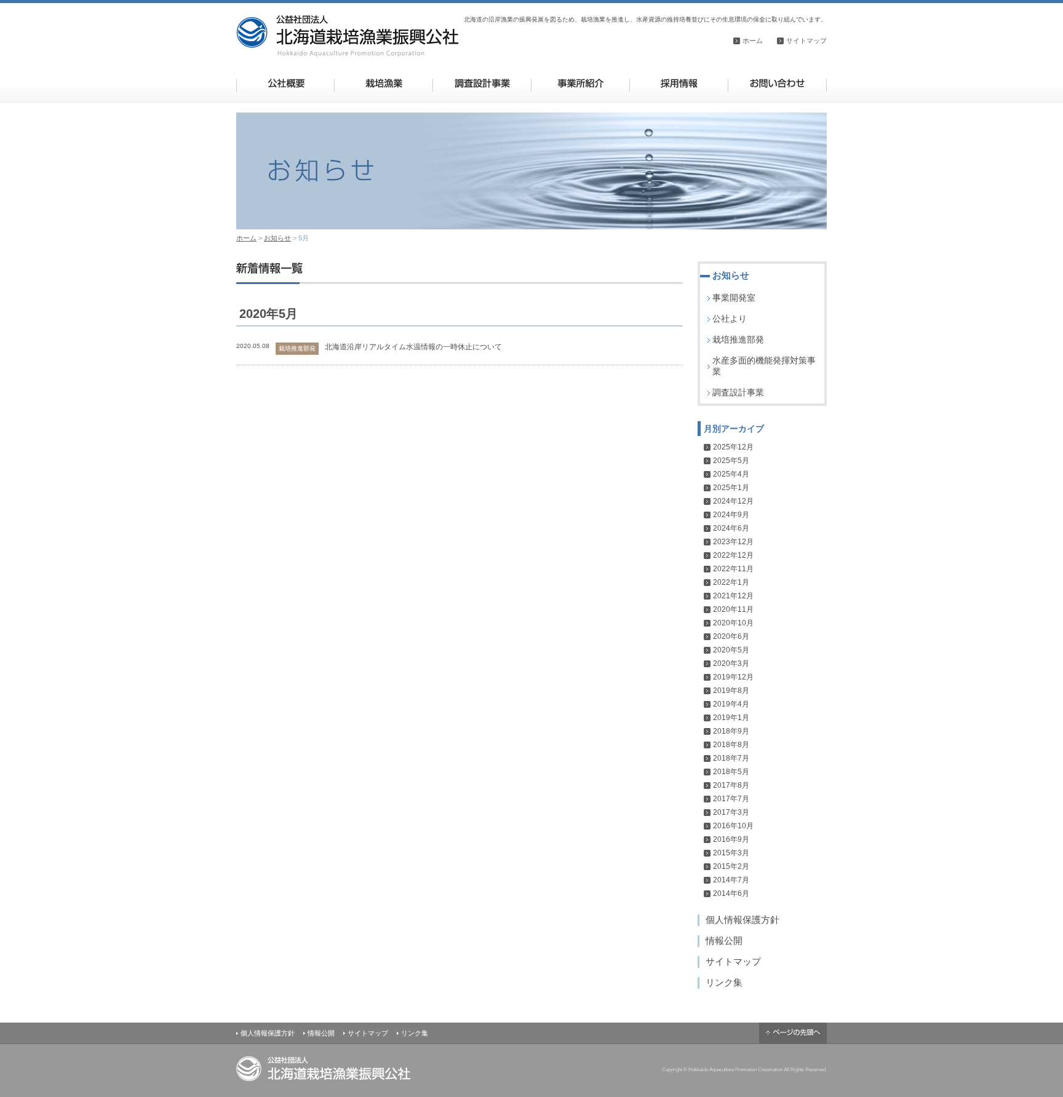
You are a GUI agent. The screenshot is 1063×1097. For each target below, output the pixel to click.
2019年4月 (731, 704)
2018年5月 (731, 771)
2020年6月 (731, 636)
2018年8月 (731, 744)
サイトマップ (806, 40)
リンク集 (724, 982)
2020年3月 (731, 663)
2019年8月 (731, 690)
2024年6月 (731, 528)
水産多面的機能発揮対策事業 (764, 365)
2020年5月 (731, 650)
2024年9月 (731, 514)
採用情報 (679, 83)
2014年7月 (731, 880)
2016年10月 (733, 826)
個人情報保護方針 (742, 919)
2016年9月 (731, 839)
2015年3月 (731, 853)
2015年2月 (731, 866)
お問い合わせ (777, 83)
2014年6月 (731, 893)
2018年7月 (731, 758)
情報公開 (724, 940)
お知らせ (277, 238)
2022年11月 (733, 568)
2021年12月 (733, 596)
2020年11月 (733, 609)
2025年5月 (731, 460)
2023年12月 (733, 541)
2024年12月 (733, 501)
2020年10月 (733, 623)
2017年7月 (731, 798)
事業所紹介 (580, 83)
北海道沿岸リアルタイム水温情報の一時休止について (413, 347)
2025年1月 (731, 487)
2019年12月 (733, 677)
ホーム (753, 40)
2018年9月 (731, 731)
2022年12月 (733, 555)
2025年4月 (731, 474)
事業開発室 (733, 298)
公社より (729, 318)
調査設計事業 (482, 83)
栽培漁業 (383, 83)
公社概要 (286, 83)
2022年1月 (731, 582)
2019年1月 (731, 717)
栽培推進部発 (738, 339)
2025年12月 (733, 447)
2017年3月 (731, 812)
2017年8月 (731, 785)
